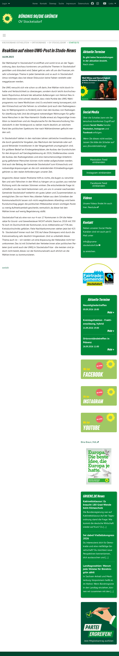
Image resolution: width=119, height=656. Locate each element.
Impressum (71, 3)
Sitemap (52, 3)
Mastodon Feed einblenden (98, 161)
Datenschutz (83, 3)
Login (4, 3)
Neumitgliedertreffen (95, 305)
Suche (61, 3)
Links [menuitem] (111, 3)
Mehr (109, 312)
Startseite (74, 42)
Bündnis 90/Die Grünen (37, 16)
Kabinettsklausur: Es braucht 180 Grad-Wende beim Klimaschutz (97, 504)
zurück (5, 267)
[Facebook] (92, 3)
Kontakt (43, 3)
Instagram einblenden (98, 172)
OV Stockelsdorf (58, 42)
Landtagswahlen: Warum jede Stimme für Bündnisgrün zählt (97, 569)
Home (35, 3)
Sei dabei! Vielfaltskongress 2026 (98, 537)
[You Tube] (105, 3)
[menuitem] (35, 3)
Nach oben (88, 64)
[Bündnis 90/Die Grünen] (7, 18)
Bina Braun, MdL (89, 442)
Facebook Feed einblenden (98, 184)
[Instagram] (98, 3)
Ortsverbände (39, 42)
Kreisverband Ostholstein (16, 42)
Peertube (92, 207)
